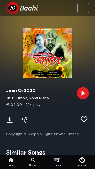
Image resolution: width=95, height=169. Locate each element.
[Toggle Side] (83, 8)
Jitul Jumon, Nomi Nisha (27, 98)
